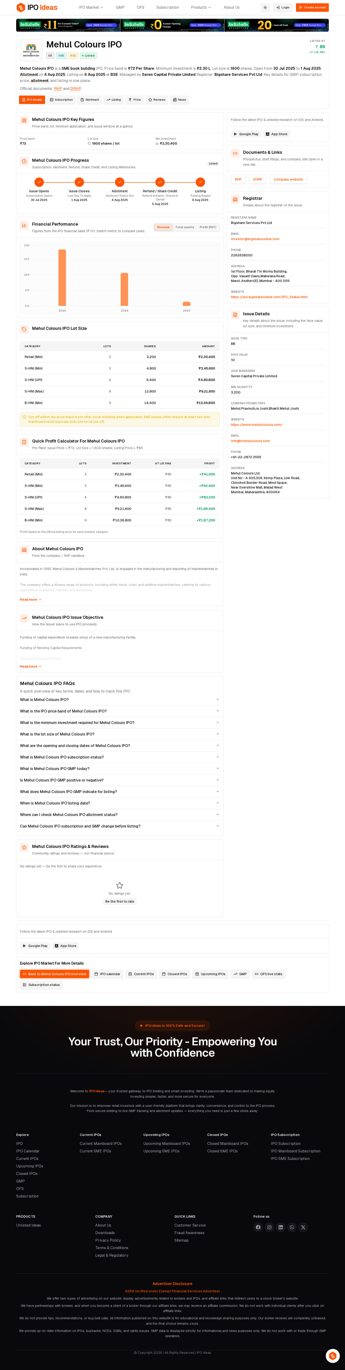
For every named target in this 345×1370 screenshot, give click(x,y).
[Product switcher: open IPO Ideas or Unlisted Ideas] (332, 1355)
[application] (120, 278)
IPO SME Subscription (290, 1158)
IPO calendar (110, 974)
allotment (40, 80)
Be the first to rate (119, 901)
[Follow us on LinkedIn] (280, 1227)
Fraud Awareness (189, 1232)
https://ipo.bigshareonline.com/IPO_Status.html (269, 297)
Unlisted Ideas (28, 1225)
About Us (232, 7)
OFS (140, 7)
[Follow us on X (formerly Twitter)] (303, 1227)
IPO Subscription (286, 1143)
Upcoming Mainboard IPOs (166, 1143)
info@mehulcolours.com (250, 441)
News (182, 100)
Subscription (168, 7)
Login (285, 7)
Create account (315, 7)
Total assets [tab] (184, 227)
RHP (58, 88)
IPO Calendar (28, 1151)
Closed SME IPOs (222, 1151)
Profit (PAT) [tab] (208, 227)
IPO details (34, 100)
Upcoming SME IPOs (161, 1151)
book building (82, 68)
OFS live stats (271, 974)
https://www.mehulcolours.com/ (257, 424)
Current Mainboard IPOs (101, 1143)
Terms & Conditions (111, 1247)
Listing (116, 100)
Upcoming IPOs (213, 974)
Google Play (249, 134)
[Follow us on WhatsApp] (292, 1227)
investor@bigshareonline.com (255, 239)
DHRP (257, 179)
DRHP (75, 88)
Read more (28, 599)
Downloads (105, 1232)
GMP (120, 7)
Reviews (159, 100)
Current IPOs (144, 974)
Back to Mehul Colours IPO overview (57, 974)
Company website (288, 179)
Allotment (29, 74)
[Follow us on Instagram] (269, 1227)
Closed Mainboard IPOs (227, 1143)
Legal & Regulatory (111, 1255)
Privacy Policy (108, 1240)
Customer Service (190, 1225)
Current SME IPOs (95, 1151)
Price (137, 100)
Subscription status (44, 985)
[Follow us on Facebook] (258, 1227)
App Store (279, 134)
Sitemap (181, 1240)
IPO (19, 1143)
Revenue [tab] (163, 227)
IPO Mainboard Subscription (295, 1151)
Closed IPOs (177, 974)
